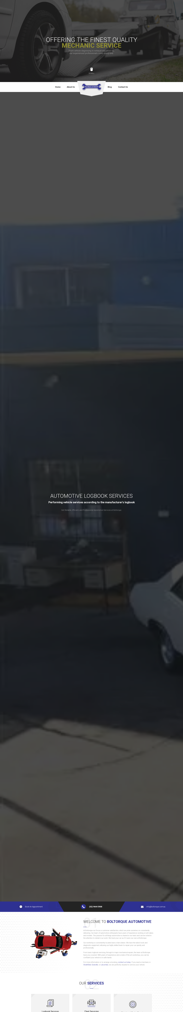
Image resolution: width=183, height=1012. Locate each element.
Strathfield (87, 965)
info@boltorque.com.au (155, 907)
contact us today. (124, 962)
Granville (95, 965)
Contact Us (123, 87)
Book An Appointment (34, 907)
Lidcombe (104, 965)
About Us (71, 87)
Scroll (91, 73)
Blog (110, 87)
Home (57, 87)
